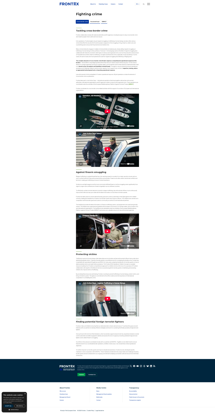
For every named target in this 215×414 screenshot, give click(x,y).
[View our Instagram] (141, 366)
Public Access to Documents (136, 397)
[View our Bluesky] (148, 366)
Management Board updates (104, 394)
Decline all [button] (19, 406)
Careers (62, 400)
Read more (15, 402)
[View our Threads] (144, 366)
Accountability (133, 391)
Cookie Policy (90, 410)
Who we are (63, 391)
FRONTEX (69, 4)
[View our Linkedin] (151, 366)
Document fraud (94, 21)
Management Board (65, 397)
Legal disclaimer (99, 410)
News (97, 391)
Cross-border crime (82, 21)
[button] (14, 410)
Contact (98, 400)
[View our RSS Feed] (154, 366)
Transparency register (135, 400)
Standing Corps (64, 394)
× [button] (25, 393)
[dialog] (14, 402)
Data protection (133, 394)
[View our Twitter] (131, 366)
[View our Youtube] (138, 366)
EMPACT (104, 21)
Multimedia (99, 397)
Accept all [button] (8, 406)
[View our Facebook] (134, 366)
